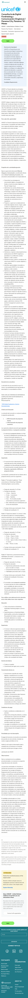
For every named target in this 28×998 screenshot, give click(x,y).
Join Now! (14, 941)
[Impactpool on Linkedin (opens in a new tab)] (14, 953)
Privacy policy (18, 991)
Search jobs (4, 963)
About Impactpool (19, 986)
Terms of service (19, 993)
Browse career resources (5, 966)
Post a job (17, 965)
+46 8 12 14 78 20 (5, 988)
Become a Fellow (5, 971)
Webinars (3, 976)
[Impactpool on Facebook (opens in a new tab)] (7, 953)
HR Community (19, 969)
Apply (7, 41)
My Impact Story (5, 973)
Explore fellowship (8, 887)
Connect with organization (14, 913)
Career (17, 984)
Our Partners (18, 971)
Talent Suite (18, 967)
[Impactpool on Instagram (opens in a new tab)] (21, 953)
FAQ (16, 989)
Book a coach (4, 969)
